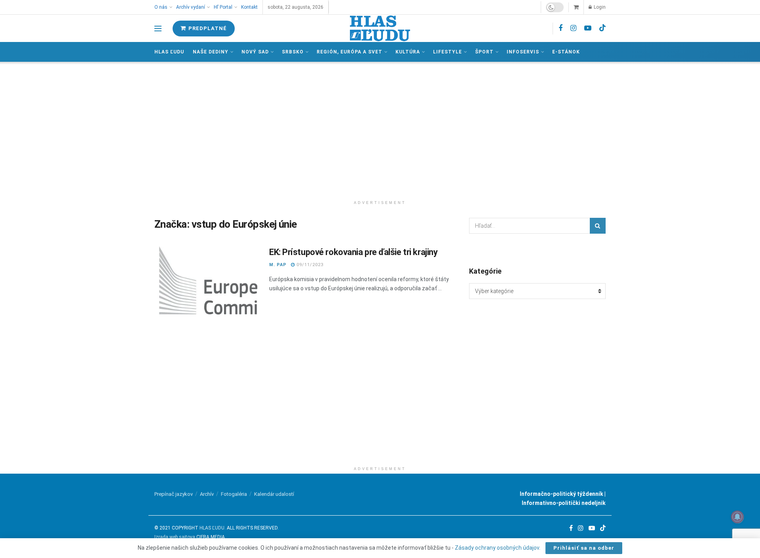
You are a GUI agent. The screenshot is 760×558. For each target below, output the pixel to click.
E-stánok (566, 52)
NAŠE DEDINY (210, 52)
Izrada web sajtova (174, 537)
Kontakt (249, 7)
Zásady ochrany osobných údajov (497, 548)
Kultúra (407, 52)
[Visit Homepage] (380, 28)
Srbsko (293, 52)
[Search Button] (598, 226)
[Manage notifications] (737, 516)
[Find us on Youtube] (587, 28)
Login (599, 7)
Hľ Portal (223, 7)
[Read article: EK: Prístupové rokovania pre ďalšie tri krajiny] (205, 283)
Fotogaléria (234, 494)
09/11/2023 (309, 264)
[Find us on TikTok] (602, 28)
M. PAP (278, 264)
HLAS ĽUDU (212, 528)
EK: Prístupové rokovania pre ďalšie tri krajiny (353, 252)
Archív (207, 494)
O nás (160, 7)
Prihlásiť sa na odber (583, 548)
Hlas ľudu (169, 52)
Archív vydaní (190, 7)
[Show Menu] (158, 28)
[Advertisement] (380, 129)
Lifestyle (447, 52)
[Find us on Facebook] (560, 28)
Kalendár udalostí (274, 494)
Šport (484, 52)
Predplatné (207, 28)
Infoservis (523, 52)
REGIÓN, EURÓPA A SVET (349, 52)
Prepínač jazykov (173, 494)
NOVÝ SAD (255, 52)
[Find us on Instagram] (573, 28)
